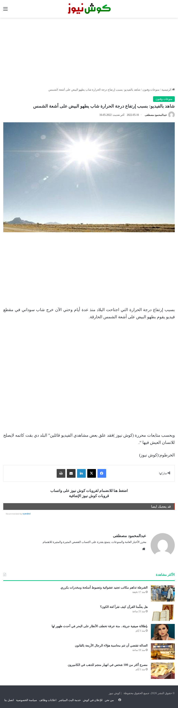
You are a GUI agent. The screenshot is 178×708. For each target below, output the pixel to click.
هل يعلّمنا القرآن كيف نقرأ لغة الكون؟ (124, 607)
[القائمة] (5, 10)
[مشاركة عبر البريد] (71, 473)
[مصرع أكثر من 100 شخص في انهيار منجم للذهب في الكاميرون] (163, 671)
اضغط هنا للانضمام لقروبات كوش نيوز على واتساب (89, 491)
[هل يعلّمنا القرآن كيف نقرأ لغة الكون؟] (163, 613)
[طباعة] (61, 473)
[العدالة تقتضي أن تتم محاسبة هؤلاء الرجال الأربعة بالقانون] (163, 651)
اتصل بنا (9, 700)
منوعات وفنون (150, 89)
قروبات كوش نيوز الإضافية (89, 496)
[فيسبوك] (101, 473)
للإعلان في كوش (92, 700)
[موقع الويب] (143, 549)
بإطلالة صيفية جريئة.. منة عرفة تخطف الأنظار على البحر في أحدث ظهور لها (100, 626)
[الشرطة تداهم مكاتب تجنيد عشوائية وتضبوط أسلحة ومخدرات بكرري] (163, 593)
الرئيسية (167, 89)
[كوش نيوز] (89, 9)
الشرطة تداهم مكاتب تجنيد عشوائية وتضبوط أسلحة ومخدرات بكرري (104, 587)
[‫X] (91, 473)
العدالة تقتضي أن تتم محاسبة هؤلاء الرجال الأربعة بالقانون (111, 645)
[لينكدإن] (81, 473)
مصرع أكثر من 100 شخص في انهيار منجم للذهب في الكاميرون (108, 665)
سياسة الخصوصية (26, 700)
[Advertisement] (89, 52)
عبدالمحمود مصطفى (156, 114)
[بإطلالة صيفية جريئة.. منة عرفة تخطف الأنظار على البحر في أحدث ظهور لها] (163, 632)
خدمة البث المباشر (70, 700)
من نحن (109, 700)
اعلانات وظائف (47, 700)
